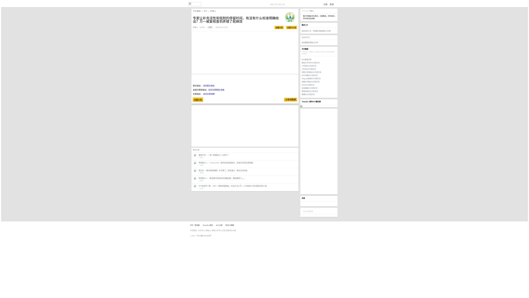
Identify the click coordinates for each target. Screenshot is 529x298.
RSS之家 (219, 225)
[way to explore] (195, 5)
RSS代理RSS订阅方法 (310, 75)
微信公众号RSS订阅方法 (311, 63)
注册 (325, 4)
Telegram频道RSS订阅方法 (311, 79)
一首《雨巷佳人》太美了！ (219, 155)
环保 (210, 27)
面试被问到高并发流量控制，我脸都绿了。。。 (227, 178)
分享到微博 (290, 100)
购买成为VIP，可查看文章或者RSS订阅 (316, 31)
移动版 (197, 225)
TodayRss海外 (208, 225)
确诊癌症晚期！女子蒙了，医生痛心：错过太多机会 (226, 170)
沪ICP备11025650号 (204, 236)
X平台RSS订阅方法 (309, 69)
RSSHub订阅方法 (308, 85)
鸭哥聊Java (203, 163)
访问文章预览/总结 (216, 90)
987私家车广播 (204, 186)
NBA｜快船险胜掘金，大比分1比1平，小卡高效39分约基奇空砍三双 (240, 186)
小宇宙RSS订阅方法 (309, 66)
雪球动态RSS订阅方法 (310, 91)
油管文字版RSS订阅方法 (311, 82)
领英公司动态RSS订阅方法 (311, 72)
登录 (332, 4)
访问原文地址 (209, 86)
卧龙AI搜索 (230, 225)
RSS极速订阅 (306, 60)
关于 (191, 225)
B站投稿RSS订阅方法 (309, 88)
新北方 (201, 170)
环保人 (311, 11)
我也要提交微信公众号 (310, 43)
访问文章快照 (209, 94)
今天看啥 (197, 11)
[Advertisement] (319, 151)
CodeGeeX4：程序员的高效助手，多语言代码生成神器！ (232, 163)
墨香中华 (202, 155)
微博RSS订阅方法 (308, 94)
